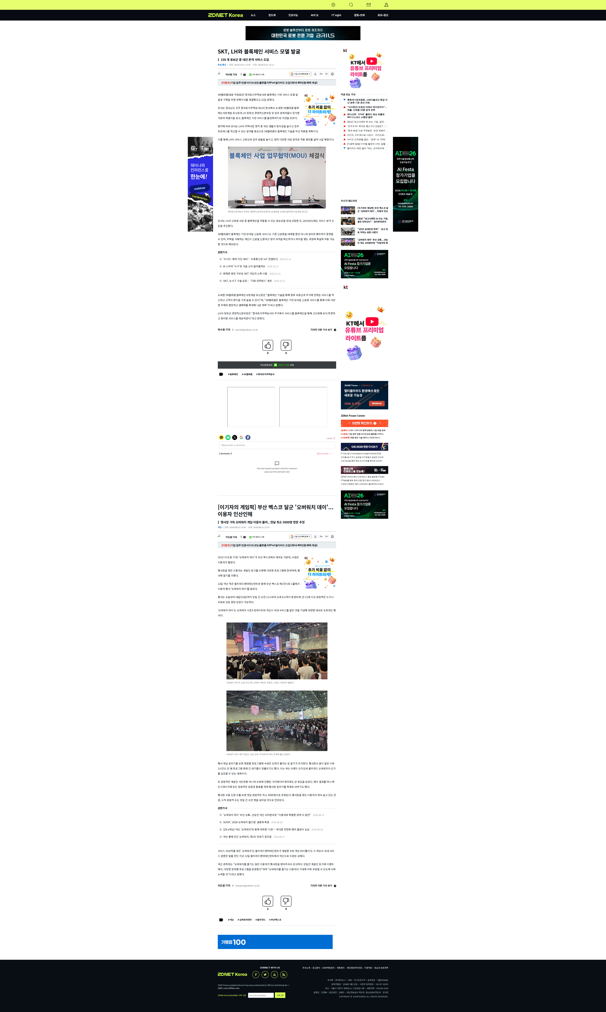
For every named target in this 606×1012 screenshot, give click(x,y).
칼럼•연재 (359, 15)
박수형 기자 (231, 74)
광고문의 (316, 967)
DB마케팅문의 (328, 967)
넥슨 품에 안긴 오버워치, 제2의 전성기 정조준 (247, 836)
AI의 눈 (315, 15)
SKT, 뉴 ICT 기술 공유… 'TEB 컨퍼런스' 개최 (247, 281)
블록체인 (234, 374)
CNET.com (222, 988)
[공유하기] (315, 74)
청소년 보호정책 (381, 967)
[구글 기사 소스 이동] (300, 74)
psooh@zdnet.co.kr (247, 329)
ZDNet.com (233, 988)
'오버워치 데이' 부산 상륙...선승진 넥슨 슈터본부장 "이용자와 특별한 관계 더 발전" (267, 815)
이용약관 (368, 967)
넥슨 (232, 919)
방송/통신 (222, 64)
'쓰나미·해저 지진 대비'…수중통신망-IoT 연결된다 (250, 259)
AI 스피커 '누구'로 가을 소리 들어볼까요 (244, 266)
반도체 (272, 15)
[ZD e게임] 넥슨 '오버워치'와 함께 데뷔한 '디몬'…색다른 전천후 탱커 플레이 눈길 (266, 829)
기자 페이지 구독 (258, 74)
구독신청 (280, 995)
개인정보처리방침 (354, 967)
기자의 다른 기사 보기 (321, 329)
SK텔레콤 (248, 374)
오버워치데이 (245, 919)
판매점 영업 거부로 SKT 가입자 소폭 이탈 (245, 273)
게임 (220, 527)
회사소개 (306, 967)
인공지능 (293, 15)
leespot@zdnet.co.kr (248, 885)
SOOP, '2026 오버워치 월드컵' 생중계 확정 (246, 822)
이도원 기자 (231, 537)
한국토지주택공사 (266, 374)
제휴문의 (341, 967)
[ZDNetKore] (229, 8)
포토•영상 (383, 15)
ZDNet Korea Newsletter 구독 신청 (232, 995)
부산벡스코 (276, 919)
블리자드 (261, 919)
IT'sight (336, 15)
